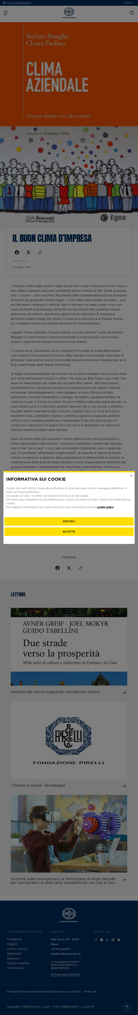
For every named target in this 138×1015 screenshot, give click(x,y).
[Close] (131, 475)
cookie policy (105, 507)
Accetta (69, 531)
